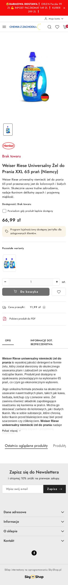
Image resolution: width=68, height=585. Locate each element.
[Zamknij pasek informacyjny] (64, 8)
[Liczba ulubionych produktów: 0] (57, 26)
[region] (9, 263)
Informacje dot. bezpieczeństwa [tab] (41, 342)
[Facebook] (34, 552)
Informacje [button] (11, 521)
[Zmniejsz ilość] (5, 281)
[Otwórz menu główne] (4, 27)
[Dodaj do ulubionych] (59, 292)
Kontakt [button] (9, 540)
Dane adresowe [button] (15, 512)
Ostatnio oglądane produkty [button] (26, 445)
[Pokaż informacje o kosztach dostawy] (44, 307)
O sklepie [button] (10, 531)
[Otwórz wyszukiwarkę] (49, 26)
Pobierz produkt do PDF (22, 318)
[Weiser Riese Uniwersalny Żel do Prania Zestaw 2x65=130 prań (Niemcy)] (9, 263)
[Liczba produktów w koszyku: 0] (65, 26)
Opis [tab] (8, 340)
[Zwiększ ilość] (56, 281)
